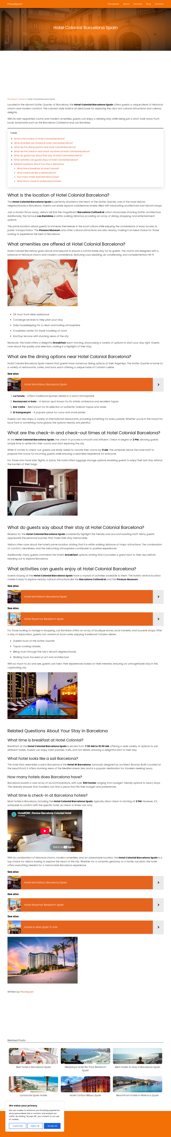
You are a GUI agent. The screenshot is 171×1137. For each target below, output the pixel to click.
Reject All (35, 1126)
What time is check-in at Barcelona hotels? (39, 181)
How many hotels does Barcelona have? (38, 176)
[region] (34, 1116)
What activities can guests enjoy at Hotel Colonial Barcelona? (46, 159)
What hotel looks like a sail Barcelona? (36, 172)
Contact (159, 3)
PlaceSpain (14, 4)
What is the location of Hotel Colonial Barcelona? (39, 138)
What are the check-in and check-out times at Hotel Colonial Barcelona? (52, 151)
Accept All (52, 1126)
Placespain (113, 3)
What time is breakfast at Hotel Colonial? (38, 168)
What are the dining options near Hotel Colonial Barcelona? (45, 147)
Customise (18, 1126)
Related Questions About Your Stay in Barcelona (39, 164)
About (126, 3)
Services (138, 3)
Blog (148, 3)
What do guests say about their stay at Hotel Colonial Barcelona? (48, 155)
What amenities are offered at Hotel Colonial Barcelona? (43, 143)
